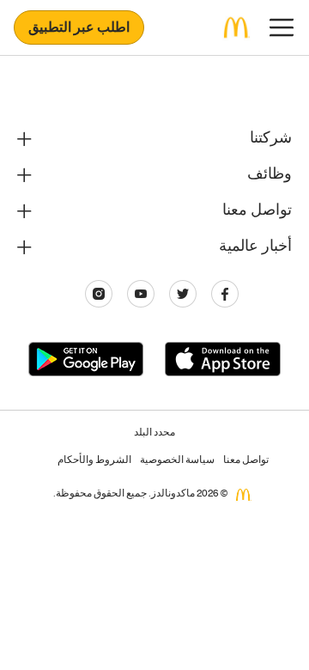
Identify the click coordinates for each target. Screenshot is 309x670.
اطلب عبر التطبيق (79, 29)
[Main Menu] (281, 27)
